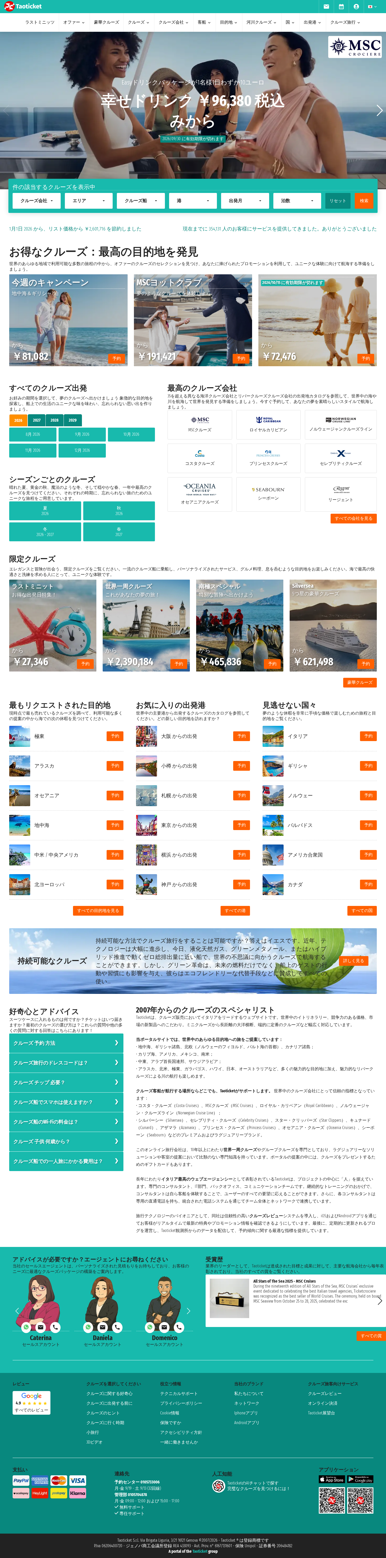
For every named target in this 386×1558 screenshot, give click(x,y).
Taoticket (199, 1551)
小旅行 (92, 1432)
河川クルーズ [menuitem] (259, 22)
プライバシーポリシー (181, 1403)
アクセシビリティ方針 (181, 1432)
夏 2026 (45, 511)
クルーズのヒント (103, 1412)
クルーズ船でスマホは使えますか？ (53, 1102)
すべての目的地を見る (98, 910)
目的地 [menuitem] (226, 22)
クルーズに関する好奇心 (109, 1393)
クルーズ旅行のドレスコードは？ (50, 1063)
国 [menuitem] (288, 22)
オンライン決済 (322, 1403)
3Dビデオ (94, 1442)
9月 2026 (82, 434)
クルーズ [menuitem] (136, 22)
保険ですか (170, 1422)
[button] (379, 110)
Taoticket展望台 (321, 1412)
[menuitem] (326, 6)
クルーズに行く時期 (105, 1422)
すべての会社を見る (354, 518)
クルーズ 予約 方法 (34, 1043)
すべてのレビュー (31, 1410)
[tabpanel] (82, 444)
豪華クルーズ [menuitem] (106, 22)
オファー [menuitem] (71, 22)
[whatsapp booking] (26, 1327)
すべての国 (362, 910)
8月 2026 (33, 434)
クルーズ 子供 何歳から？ (41, 1142)
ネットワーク (246, 1403)
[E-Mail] (40, 1327)
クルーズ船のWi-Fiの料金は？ (46, 1122)
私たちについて (249, 1393)
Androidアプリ (247, 1422)
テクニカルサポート (179, 1393)
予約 (115, 735)
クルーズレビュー (325, 1393)
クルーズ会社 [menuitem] (171, 22)
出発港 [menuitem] (310, 22)
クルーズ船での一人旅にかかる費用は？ (58, 1161)
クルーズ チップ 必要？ (39, 1082)
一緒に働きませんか (179, 1442)
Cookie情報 (169, 1412)
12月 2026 (82, 450)
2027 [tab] (36, 420)
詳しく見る (353, 960)
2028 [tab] (55, 420)
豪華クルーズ (360, 682)
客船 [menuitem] (202, 22)
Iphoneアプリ (246, 1412)
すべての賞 (371, 1335)
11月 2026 (32, 450)
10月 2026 (131, 434)
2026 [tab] (18, 420)
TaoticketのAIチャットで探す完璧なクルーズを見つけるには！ (258, 1486)
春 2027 (119, 532)
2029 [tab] (73, 420)
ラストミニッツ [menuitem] (40, 22)
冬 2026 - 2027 (45, 532)
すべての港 (235, 910)
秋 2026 (119, 511)
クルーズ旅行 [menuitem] (343, 22)
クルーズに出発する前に (109, 1403)
